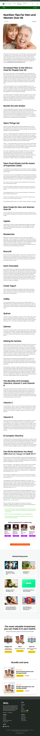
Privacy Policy (23, 719)
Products (19, 3)
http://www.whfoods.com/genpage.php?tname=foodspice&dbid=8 (19, 514)
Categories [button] (35, 7)
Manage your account (24, 711)
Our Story (4, 716)
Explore (20, 4)
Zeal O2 (22, 707)
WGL (6, 703)
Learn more (27, 675)
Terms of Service (23, 720)
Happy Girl (17, 500)
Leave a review (5, 721)
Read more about (11, 500)
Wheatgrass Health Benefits (7, 720)
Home (14, 3)
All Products (23, 704)
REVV (17, 471)
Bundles (25, 3)
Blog (4, 7)
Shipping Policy (23, 717)
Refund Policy (23, 716)
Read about (13, 471)
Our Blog (4, 717)
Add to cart (20, 675)
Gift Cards (22, 709)
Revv (22, 706)
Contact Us (4, 719)
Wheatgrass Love (21, 733)
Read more (14, 487)
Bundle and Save (23, 710)
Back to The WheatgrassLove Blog (20, 544)
